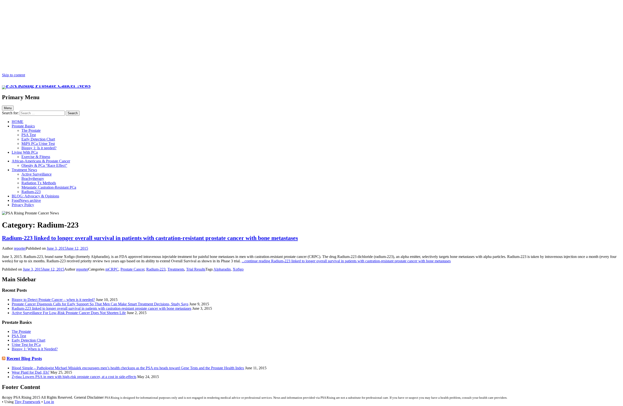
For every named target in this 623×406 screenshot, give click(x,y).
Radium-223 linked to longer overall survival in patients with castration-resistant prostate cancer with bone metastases (150, 238)
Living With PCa (25, 152)
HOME (17, 122)
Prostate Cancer (132, 269)
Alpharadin (222, 269)
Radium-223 (31, 192)
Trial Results (195, 269)
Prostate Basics (23, 126)
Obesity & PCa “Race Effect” (44, 165)
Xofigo (238, 269)
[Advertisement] (311, 36)
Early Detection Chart (38, 139)
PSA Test (28, 135)
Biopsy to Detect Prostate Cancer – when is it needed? (53, 300)
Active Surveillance (36, 174)
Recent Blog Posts (24, 358)
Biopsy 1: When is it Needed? (35, 349)
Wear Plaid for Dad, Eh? (30, 372)
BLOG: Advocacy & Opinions (35, 196)
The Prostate (31, 130)
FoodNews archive (26, 200)
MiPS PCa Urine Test (38, 143)
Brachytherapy (32, 179)
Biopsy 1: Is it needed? (38, 148)
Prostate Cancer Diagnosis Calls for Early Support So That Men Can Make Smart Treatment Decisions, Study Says (100, 304)
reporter (20, 248)
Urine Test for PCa (26, 345)
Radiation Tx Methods (38, 183)
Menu (8, 108)
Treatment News (24, 170)
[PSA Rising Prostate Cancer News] (46, 85)
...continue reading (346, 261)
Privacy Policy (23, 205)
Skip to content (13, 75)
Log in (49, 402)
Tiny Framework (27, 402)
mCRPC (112, 269)
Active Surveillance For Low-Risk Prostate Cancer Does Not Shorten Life (69, 313)
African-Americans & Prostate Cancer (41, 161)
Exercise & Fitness (35, 157)
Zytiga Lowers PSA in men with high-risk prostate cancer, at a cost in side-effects (74, 377)
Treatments (175, 269)
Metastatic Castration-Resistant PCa (48, 187)
